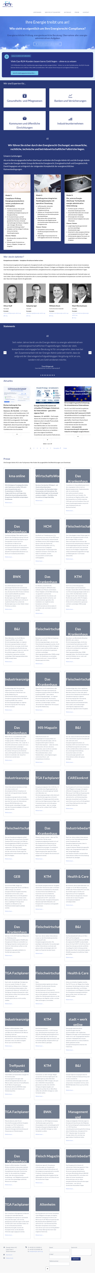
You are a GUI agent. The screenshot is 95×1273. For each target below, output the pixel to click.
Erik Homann (44, 375)
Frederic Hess (51, 375)
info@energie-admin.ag (36, 1251)
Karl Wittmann (42, 375)
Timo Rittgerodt (41, 375)
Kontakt (86, 12)
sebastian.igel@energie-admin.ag (35, 313)
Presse (77, 12)
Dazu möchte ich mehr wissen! (48, 44)
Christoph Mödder (54, 375)
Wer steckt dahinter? (52, 12)
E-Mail (52, 1254)
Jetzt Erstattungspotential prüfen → (24, 73)
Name (52, 1247)
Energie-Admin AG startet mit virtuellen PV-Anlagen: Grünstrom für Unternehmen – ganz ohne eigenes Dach (46, 409)
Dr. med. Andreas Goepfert (46, 375)
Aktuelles (67, 12)
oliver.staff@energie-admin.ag (12, 313)
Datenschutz (9, 1258)
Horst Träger (49, 375)
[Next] (90, 352)
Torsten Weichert (47, 375)
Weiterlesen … (15, 434)
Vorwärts (56, 448)
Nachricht (74, 1247)
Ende (65, 448)
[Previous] (5, 352)
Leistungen (37, 12)
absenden (76, 1259)
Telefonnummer (53, 1261)
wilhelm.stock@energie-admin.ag (58, 313)
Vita (6, 316)
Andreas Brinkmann (52, 375)
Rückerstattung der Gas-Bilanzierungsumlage (12, 406)
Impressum (9, 1254)
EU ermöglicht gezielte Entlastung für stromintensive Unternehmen (76, 404)
